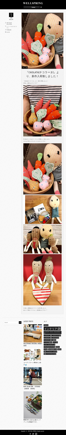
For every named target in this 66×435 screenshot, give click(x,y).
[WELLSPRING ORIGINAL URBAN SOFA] (33, 333)
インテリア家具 (48, 342)
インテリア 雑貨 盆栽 (50, 340)
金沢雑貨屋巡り (52, 349)
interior (46, 325)
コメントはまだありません (12, 27)
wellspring (9, 24)
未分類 (8, 32)
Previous (23, 67)
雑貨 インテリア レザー (50, 351)
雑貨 (59, 349)
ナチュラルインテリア (49, 347)
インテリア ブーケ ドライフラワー (52, 332)
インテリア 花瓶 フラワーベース (52, 335)
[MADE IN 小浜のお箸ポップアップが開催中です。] (33, 405)
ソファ (55, 342)
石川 (45, 349)
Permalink (9, 30)
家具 (57, 347)
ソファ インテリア (49, 344)
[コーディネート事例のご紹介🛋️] (33, 355)
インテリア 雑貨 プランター (51, 337)
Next (26, 67)
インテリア (52, 328)
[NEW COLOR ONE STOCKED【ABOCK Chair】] (33, 376)
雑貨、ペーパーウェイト (50, 354)
